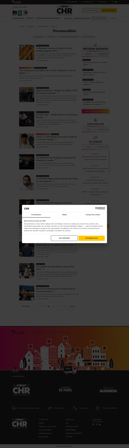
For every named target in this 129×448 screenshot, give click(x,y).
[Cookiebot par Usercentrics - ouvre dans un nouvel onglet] (96, 208)
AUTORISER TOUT (91, 238)
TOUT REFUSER (64, 238)
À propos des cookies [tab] (93, 214)
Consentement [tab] (36, 214)
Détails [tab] (64, 214)
